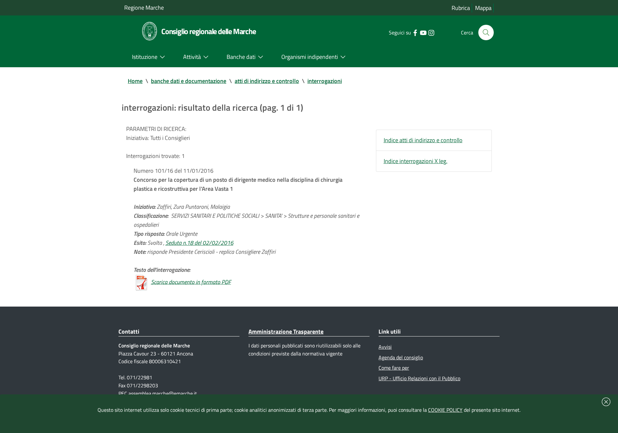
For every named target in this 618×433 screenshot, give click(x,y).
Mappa (483, 8)
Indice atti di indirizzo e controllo (423, 140)
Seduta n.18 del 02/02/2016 (199, 242)
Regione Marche (144, 7)
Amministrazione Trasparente (285, 331)
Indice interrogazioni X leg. (415, 161)
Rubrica (461, 8)
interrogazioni (324, 81)
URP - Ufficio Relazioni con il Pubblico (419, 378)
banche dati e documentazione (188, 81)
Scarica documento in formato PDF (191, 281)
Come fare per (394, 368)
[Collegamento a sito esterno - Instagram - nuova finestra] (431, 32)
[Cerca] (486, 32)
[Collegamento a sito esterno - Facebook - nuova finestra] (415, 32)
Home (135, 81)
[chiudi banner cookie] (606, 401)
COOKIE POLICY (445, 410)
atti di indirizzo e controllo (267, 81)
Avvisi (385, 347)
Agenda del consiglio (401, 357)
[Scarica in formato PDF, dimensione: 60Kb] (142, 281)
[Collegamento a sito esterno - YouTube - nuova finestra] (423, 32)
